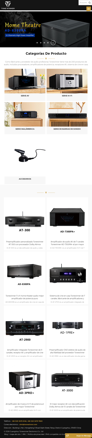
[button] (89, 29)
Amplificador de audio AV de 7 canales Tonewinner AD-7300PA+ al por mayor (67, 243)
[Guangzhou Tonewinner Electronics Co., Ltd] (8, 5)
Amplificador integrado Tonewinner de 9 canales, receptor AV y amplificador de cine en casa (24, 351)
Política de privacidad (36, 434)
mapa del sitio (15, 434)
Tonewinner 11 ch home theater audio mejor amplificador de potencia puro (25, 297)
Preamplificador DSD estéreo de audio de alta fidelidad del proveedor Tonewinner (67, 351)
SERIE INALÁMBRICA (24, 129)
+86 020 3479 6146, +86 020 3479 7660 (27, 421)
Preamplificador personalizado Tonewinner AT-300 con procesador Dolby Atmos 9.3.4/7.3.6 (24, 243)
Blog (6, 434)
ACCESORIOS (25, 179)
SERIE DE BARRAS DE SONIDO (67, 129)
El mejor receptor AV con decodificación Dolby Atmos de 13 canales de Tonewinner (67, 405)
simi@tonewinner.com (28, 424)
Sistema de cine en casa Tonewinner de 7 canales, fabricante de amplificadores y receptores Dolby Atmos (67, 297)
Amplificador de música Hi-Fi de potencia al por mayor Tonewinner (25, 405)
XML (24, 434)
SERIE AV (25, 96)
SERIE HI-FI (67, 96)
